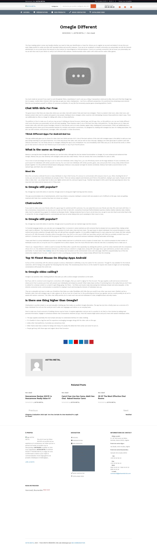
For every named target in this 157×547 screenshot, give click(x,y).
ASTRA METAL (79, 33)
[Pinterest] (85, 483)
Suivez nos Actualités (125, 1)
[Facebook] (71, 483)
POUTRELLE (77, 458)
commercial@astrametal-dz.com (120, 473)
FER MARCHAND (78, 452)
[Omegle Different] (66, 342)
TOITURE (76, 464)
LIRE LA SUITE (29, 462)
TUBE (75, 470)
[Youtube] (79, 483)
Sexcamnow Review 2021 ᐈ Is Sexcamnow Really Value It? (38, 397)
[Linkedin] (82, 483)
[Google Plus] (77, 483)
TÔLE (75, 467)
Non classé (91, 33)
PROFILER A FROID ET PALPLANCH (84, 461)
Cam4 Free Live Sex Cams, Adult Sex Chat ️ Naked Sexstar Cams (78, 397)
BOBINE (75, 446)
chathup (48, 251)
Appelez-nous (109, 5)
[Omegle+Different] (71, 342)
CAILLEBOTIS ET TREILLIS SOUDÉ (84, 449)
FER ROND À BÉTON (79, 455)
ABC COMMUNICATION (78, 543)
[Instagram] (88, 483)
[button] (58, 12)
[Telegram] (91, 482)
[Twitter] (74, 483)
